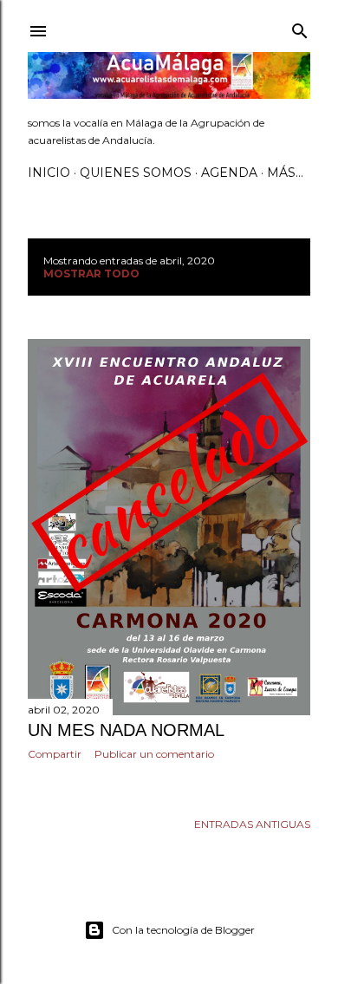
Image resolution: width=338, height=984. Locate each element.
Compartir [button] (54, 753)
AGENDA (229, 172)
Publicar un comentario (154, 753)
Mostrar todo (91, 273)
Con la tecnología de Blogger (183, 929)
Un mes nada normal (126, 730)
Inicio (49, 172)
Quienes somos (136, 172)
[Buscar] (299, 27)
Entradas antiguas (252, 824)
